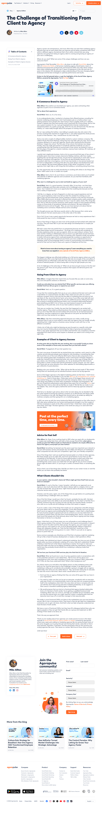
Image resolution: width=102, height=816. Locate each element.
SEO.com (73, 376)
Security (42, 801)
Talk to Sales (73, 777)
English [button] (89, 801)
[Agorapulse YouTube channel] (61, 801)
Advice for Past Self (14, 65)
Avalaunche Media (48, 66)
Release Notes (86, 777)
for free (65, 78)
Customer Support (75, 773)
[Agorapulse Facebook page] (47, 801)
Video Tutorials (87, 779)
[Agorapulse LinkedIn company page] (68, 801)
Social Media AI (46, 783)
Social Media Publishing (48, 773)
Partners (61, 779)
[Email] (81, 32)
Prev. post (53, 636)
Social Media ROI (46, 779)
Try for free (78, 3)
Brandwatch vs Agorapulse (28, 777)
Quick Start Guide (75, 771)
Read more (26, 684)
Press (60, 777)
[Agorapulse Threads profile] (54, 801)
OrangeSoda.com (83, 376)
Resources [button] (37, 3)
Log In (68, 3)
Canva (89, 383)
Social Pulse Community (89, 781)
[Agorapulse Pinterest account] (64, 801)
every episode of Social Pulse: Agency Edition (74, 251)
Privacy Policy (28, 801)
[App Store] (28, 791)
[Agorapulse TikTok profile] (71, 801)
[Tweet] (66, 32)
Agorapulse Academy (88, 775)
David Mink (82, 64)
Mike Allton (60, 64)
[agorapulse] (6, 3)
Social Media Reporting (48, 777)
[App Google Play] (14, 791)
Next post (79, 636)
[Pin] (76, 32)
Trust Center (86, 783)
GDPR (35, 801)
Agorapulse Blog (87, 773)
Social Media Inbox (46, 771)
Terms (20, 801)
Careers (61, 775)
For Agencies (45, 781)
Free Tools (85, 771)
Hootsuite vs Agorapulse (27, 773)
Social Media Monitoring (48, 775)
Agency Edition (21, 11)
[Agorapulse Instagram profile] (50, 801)
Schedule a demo (92, 3)
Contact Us (62, 771)
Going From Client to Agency (16, 59)
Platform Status (74, 775)
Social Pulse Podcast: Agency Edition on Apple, (59, 620)
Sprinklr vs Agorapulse (26, 779)
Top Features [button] (17, 3)
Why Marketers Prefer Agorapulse (29, 781)
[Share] (61, 32)
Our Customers (63, 773)
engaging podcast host (16, 684)
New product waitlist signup (49, 785)
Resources (85, 785)
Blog (11, 11)
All (73, 11)
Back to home (66, 636)
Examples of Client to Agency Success (19, 62)
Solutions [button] (25, 3)
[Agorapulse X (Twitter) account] (57, 801)
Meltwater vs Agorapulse (27, 775)
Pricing (32, 3)
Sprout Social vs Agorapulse (28, 771)
